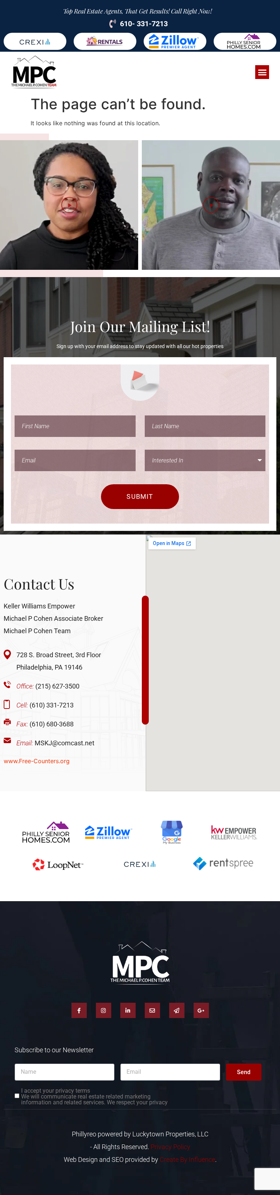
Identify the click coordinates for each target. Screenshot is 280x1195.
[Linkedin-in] (128, 1010)
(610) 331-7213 (45, 705)
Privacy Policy (170, 1147)
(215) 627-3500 (47, 686)
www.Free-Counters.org (37, 761)
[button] (262, 72)
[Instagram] (103, 1010)
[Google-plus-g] (201, 1010)
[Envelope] (152, 1010)
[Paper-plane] (176, 1010)
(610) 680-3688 (45, 724)
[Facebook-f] (79, 1010)
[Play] (69, 205)
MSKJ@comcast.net (55, 743)
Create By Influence (187, 1159)
